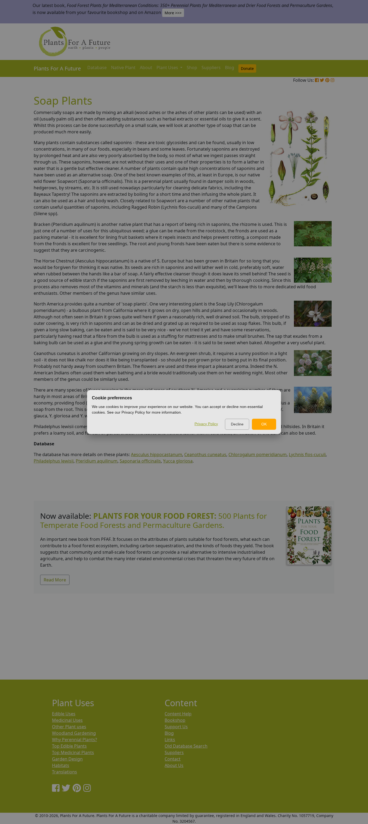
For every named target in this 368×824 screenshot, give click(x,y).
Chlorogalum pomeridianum (257, 454)
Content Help (178, 714)
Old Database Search (186, 746)
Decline (237, 424)
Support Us (176, 727)
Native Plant (123, 67)
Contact (172, 759)
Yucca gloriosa (178, 461)
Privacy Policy (206, 424)
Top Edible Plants (69, 746)
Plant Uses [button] (168, 67)
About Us (174, 765)
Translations (64, 772)
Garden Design (67, 759)
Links (170, 740)
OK (264, 424)
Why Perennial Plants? (74, 740)
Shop (192, 67)
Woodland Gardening (74, 733)
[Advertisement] (187, 631)
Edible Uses (63, 714)
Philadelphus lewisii (54, 461)
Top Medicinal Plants (73, 752)
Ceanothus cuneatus (205, 454)
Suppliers (211, 67)
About (146, 67)
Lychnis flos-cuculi (307, 454)
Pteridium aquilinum (96, 461)
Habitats (60, 765)
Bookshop (175, 720)
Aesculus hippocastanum (156, 454)
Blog (229, 67)
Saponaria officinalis (140, 461)
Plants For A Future (57, 68)
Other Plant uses (69, 727)
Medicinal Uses (67, 720)
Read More (55, 580)
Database (97, 67)
